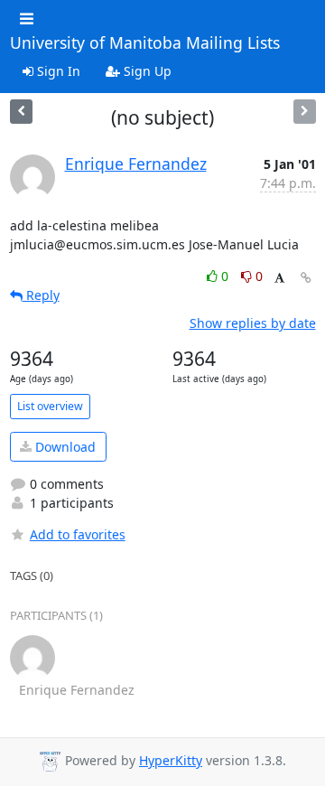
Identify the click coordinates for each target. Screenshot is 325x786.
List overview (50, 406)
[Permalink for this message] (306, 278)
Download (64, 446)
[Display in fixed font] (279, 279)
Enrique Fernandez (136, 163)
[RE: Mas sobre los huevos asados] (21, 111)
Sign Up (146, 71)
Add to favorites (77, 534)
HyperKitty (170, 760)
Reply (41, 295)
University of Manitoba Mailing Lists (145, 43)
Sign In (56, 71)
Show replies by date (253, 323)
